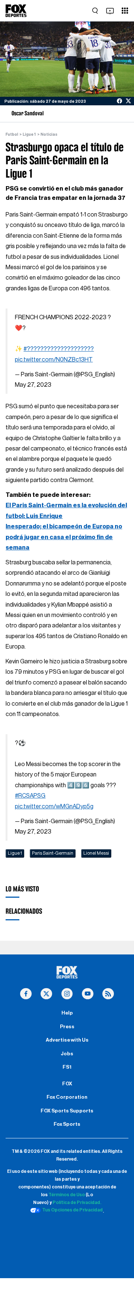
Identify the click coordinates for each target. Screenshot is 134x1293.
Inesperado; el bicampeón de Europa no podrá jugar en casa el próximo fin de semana (64, 537)
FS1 (67, 1067)
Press (67, 1026)
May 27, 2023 (33, 385)
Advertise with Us (67, 1040)
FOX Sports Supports (67, 1111)
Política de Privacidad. (76, 1202)
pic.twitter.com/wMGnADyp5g (54, 806)
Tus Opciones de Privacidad (72, 1210)
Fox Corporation (67, 1097)
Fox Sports (67, 1124)
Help (67, 1013)
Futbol (12, 134)
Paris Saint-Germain (52, 853)
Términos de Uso (66, 1195)
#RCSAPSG (30, 796)
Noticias (49, 134)
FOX (67, 1083)
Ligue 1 (29, 134)
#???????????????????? (58, 349)
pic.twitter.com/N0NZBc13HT (54, 360)
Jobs (67, 1053)
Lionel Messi (96, 853)
